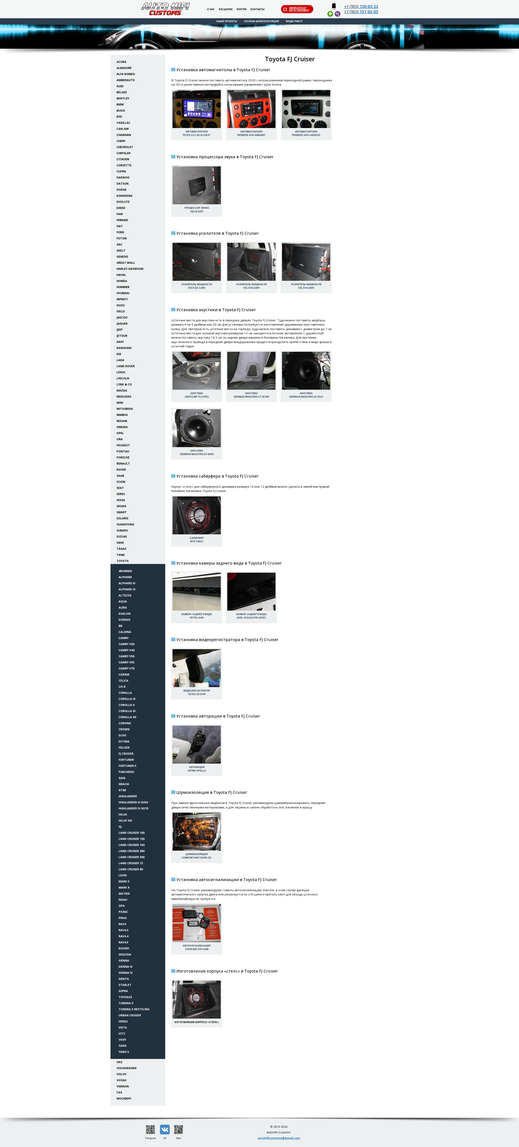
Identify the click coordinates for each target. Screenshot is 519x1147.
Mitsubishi (125, 409)
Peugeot (123, 445)
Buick (121, 110)
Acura (121, 62)
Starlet (125, 985)
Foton (122, 238)
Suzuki (122, 536)
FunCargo (126, 772)
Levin (123, 875)
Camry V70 (126, 668)
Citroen (123, 159)
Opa (122, 906)
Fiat (120, 226)
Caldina (125, 632)
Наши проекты (226, 21)
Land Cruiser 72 (131, 863)
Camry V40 (126, 650)
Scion (121, 482)
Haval (121, 275)
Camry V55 (126, 662)
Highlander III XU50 (133, 802)
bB (120, 626)
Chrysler (124, 153)
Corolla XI (127, 711)
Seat (120, 488)
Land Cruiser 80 (131, 869)
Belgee (122, 92)
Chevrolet (125, 147)
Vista (123, 1027)
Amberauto (126, 80)
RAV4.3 (123, 930)
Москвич (124, 1098)
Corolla (125, 693)
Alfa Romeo (126, 74)
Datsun (123, 183)
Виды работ (294, 21)
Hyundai (123, 293)
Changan (124, 135)
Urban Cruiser (130, 1015)
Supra (123, 991)
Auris (123, 607)
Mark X (124, 887)
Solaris (122, 518)
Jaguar (122, 323)
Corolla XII (127, 717)
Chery (121, 141)
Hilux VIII (125, 820)
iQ (120, 827)
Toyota (123, 561)
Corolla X (127, 705)
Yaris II (124, 1052)
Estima (124, 741)
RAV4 (122, 924)
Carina (124, 674)
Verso (123, 1021)
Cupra (121, 171)
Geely (121, 250)
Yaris (123, 1046)
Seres (121, 494)
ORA (120, 439)
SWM (120, 542)
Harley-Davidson (130, 269)
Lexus (121, 372)
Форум (241, 9)
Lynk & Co (124, 384)
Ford (120, 232)
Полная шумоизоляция (261, 21)
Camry (124, 638)
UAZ (119, 1062)
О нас (211, 9)
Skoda (121, 506)
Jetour (122, 336)
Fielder (124, 747)
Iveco (121, 311)
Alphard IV (127, 589)
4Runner (125, 571)
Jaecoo (122, 317)
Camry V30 (126, 644)
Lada (120, 360)
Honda (122, 281)
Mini (120, 403)
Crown (124, 729)
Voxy (122, 1040)
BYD (119, 116)
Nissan (122, 421)
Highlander (128, 796)
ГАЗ (119, 1092)
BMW (120, 104)
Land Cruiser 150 (132, 845)
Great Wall (126, 263)
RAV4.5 (123, 942)
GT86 (122, 790)
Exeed (121, 208)
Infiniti (122, 299)
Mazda (122, 390)
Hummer (123, 287)
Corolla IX (127, 699)
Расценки (226, 9)
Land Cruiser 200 (132, 851)
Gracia (124, 784)
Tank (121, 555)
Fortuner (126, 760)
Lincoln (123, 378)
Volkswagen (126, 1068)
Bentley (123, 98)
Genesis (122, 256)
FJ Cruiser (126, 753)
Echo (122, 735)
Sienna (124, 960)
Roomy (124, 948)
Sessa (121, 500)
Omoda (122, 427)
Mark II (124, 881)
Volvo (121, 1074)
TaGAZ (122, 549)
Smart (122, 512)
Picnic (123, 912)
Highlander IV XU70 (133, 808)
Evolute (123, 202)
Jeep (120, 329)
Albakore (124, 68)
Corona (125, 723)
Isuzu (121, 305)
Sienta (124, 979)
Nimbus (122, 415)
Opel (120, 433)
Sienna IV (126, 973)
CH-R (122, 687)
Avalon (125, 613)
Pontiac (123, 451)
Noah (123, 900)
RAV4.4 (123, 936)
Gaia (122, 778)
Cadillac (123, 123)
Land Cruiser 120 (132, 839)
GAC (119, 244)
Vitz (122, 1033)
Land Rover (126, 366)
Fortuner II (127, 766)
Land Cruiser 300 (132, 857)
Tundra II (126, 1003)
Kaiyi (120, 342)
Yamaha (123, 1086)
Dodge (122, 190)
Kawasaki (124, 348)
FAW (120, 214)
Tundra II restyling (134, 1009)
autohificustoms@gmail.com (279, 1138)
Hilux (123, 814)
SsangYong (125, 524)
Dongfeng (124, 196)
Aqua (123, 601)
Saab (120, 476)
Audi (120, 86)
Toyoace (125, 997)
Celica (123, 680)
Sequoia (125, 954)
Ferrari (122, 220)
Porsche (123, 457)
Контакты (257, 9)
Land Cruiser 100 (132, 833)
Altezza (125, 595)
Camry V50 (126, 656)
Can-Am (123, 129)
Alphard (125, 577)
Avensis (124, 620)
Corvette (124, 165)
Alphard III (127, 583)
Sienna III (125, 966)
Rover (121, 469)
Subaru (122, 530)
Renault (123, 463)
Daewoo (123, 177)
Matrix (124, 893)
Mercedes (124, 396)
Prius (123, 918)
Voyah (121, 1080)
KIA (119, 354)
